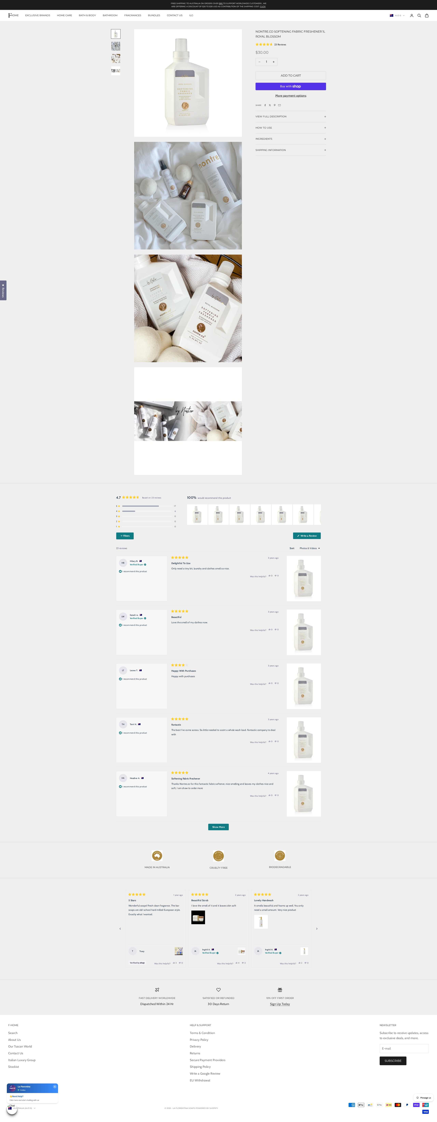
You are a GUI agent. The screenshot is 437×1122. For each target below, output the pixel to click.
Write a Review (310, 536)
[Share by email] (279, 105)
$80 (221, 3)
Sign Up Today (280, 1004)
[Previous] (120, 929)
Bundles (154, 15)
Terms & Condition (202, 1033)
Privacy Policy (199, 1040)
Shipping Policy (200, 1067)
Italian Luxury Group (22, 1060)
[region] (254, 514)
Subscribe (393, 1060)
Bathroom (110, 15)
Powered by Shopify (207, 1108)
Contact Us (174, 15)
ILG (191, 15)
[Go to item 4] (116, 71)
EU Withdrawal (200, 1080)
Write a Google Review (205, 1073)
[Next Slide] (318, 514)
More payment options (290, 96)
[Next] (317, 929)
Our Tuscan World (20, 1046)
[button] (271, 44)
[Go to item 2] (116, 46)
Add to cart (291, 75)
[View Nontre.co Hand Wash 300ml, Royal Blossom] (304, 951)
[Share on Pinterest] (274, 105)
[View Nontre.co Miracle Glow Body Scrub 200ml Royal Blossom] (241, 951)
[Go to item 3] (116, 58)
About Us (14, 1040)
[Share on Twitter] (270, 105)
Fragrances (132, 15)
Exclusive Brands (37, 15)
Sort (292, 548)
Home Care (64, 15)
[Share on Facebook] (265, 105)
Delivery (195, 1046)
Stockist (13, 1067)
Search (13, 1033)
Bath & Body (87, 15)
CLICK (263, 6)
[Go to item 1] (116, 34)
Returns (195, 1053)
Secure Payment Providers (207, 1060)
